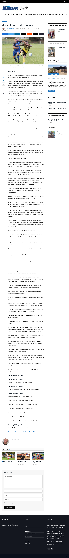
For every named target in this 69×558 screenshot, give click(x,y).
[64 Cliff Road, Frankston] (57, 70)
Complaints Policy (63, 556)
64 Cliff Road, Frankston (55, 77)
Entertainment (19, 14)
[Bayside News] (15, 8)
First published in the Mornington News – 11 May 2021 (21, 431)
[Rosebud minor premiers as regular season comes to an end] (8, 456)
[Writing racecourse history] (51, 134)
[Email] (3, 84)
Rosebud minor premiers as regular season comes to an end (9, 463)
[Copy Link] (3, 93)
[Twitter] (3, 77)
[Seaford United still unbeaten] (23, 51)
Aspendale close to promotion (22, 462)
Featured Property (53, 74)
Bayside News (52, 78)
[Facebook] (3, 74)
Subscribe (51, 14)
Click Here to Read (61, 29)
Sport (12, 14)
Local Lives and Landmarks (31, 14)
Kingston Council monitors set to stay (57, 108)
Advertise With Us (43, 14)
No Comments (37, 28)
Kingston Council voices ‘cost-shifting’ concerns (57, 103)
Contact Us (64, 14)
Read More (51, 90)
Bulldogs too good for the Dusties (37, 462)
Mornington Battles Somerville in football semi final (56, 120)
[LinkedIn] (3, 80)
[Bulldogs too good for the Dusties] (38, 456)
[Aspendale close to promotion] (23, 456)
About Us (57, 14)
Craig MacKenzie (10, 28)
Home (5, 14)
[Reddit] (3, 87)
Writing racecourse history (61, 132)
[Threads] (3, 90)
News (9, 14)
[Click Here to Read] (51, 34)
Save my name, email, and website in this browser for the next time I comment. (23, 503)
